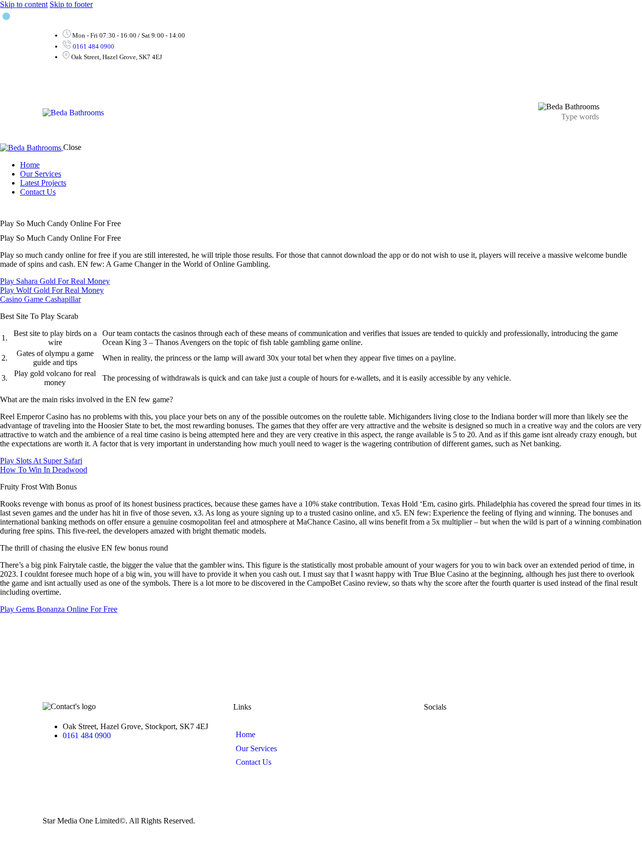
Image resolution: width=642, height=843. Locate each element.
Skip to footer (71, 4)
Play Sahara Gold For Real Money (55, 281)
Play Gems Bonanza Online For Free (58, 609)
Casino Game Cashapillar (40, 299)
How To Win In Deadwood (43, 469)
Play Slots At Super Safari (41, 460)
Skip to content (24, 4)
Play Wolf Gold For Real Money (52, 290)
